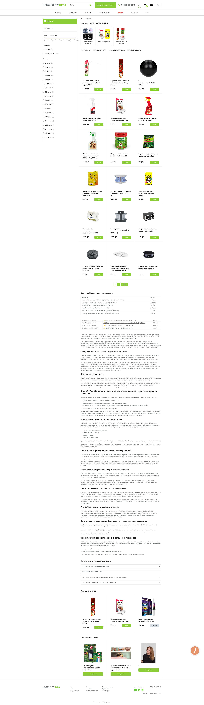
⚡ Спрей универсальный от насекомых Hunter (118, 328)
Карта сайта (106, 689)
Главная (58, 13)
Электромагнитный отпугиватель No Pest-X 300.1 (146, 83)
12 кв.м (49, 80)
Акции (120, 13)
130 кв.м (49, 108)
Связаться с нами (107, 687)
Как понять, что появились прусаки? (96, 566)
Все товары (105, 691)
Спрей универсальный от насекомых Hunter (95, 308)
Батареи (49, 49)
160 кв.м (49, 113)
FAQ (71, 687)
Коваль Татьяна (144, 666)
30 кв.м (49, 88)
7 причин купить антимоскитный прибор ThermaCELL (91, 668)
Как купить (73, 13)
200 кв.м (49, 125)
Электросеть (51, 53)
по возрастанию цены (117, 50)
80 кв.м (49, 96)
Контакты (134, 13)
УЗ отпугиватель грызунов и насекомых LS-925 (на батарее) (93, 268)
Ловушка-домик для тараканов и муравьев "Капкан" (146, 193)
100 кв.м (49, 100)
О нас (87, 687)
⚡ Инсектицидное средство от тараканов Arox (118, 325)
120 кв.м (49, 104)
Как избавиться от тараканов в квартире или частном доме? (104, 577)
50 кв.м (49, 92)
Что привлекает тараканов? (92, 572)
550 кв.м (49, 137)
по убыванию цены (134, 50)
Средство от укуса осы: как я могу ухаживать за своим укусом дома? (120, 668)
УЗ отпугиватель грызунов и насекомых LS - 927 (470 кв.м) (121, 193)
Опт (147, 13)
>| (126, 284)
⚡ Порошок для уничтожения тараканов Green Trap (119, 320)
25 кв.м (49, 84)
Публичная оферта (92, 691)
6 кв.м (48, 67)
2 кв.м (48, 63)
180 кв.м (49, 117)
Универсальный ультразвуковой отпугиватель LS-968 (90, 231)
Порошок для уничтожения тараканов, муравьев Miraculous (92, 193)
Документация (104, 13)
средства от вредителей (96, 344)
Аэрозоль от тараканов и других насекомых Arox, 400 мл (120, 83)
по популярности (100, 50)
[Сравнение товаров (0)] (151, 5)
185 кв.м (49, 121)
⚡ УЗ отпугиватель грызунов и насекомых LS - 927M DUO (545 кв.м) (124, 323)
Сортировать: (86, 50)
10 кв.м (49, 75)
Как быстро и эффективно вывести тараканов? (99, 582)
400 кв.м (49, 129)
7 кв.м (48, 71)
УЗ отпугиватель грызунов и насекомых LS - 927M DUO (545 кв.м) (121, 231)
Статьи (88, 13)
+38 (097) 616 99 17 (127, 5)
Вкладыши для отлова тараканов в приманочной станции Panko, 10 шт (120, 268)
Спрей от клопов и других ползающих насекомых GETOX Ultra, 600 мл (92, 156)
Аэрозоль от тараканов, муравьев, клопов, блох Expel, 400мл (91, 83)
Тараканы (88, 19)
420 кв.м (49, 133)
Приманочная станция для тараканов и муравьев (97, 305)
